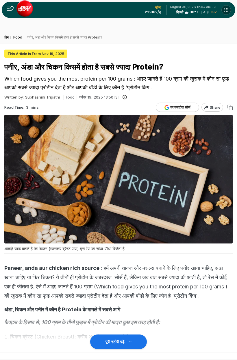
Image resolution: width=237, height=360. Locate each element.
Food (70, 97)
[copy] (230, 107)
